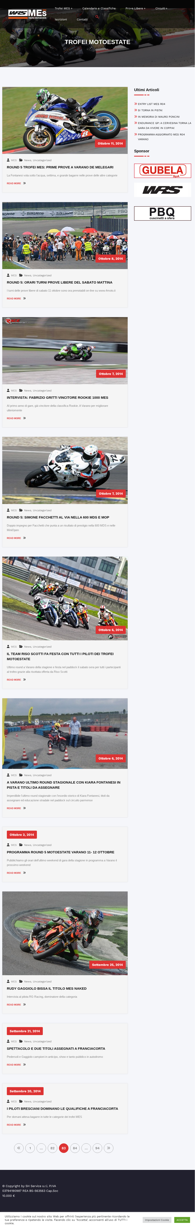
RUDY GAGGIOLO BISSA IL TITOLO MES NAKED (47, 988)
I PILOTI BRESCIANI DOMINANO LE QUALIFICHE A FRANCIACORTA (62, 1109)
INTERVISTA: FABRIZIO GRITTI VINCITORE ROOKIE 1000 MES (57, 397)
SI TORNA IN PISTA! (150, 110)
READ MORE (14, 183)
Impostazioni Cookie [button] (157, 1220)
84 (75, 1148)
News (27, 160)
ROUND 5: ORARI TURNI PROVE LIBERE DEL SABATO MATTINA (59, 282)
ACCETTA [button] (182, 1220)
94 (97, 1148)
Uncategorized (42, 160)
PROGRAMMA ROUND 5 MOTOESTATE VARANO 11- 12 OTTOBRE (60, 852)
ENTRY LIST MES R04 (151, 103)
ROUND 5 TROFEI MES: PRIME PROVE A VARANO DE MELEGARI (60, 167)
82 (52, 1148)
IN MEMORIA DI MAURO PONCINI (159, 116)
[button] (97, 16)
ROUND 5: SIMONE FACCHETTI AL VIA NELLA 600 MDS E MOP (58, 517)
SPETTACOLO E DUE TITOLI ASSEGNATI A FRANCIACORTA (56, 1049)
